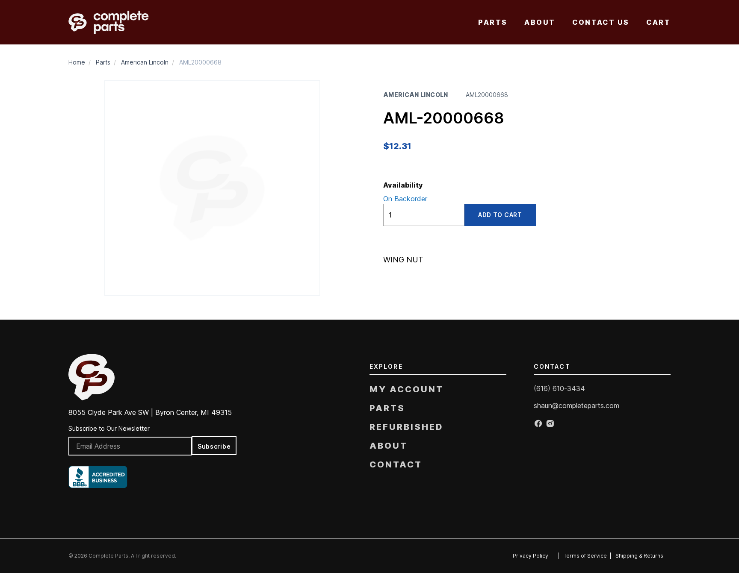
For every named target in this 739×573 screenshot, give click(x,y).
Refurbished (406, 427)
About (539, 22)
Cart (658, 22)
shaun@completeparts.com (576, 405)
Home (76, 62)
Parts (492, 22)
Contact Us (600, 22)
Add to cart (500, 214)
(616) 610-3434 (559, 388)
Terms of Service (585, 555)
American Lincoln (144, 62)
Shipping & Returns (639, 555)
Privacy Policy (530, 555)
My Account (406, 389)
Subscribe (214, 446)
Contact (396, 464)
